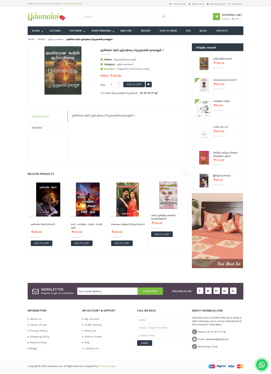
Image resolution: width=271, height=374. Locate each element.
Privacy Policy (39, 330)
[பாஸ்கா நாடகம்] (204, 134)
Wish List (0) (179, 4)
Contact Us (92, 348)
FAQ (87, 342)
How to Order (93, 336)
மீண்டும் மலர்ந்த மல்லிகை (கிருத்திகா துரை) (225, 154)
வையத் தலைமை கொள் (225, 79)
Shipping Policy (40, 336)
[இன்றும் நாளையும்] (204, 180)
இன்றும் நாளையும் (222, 175)
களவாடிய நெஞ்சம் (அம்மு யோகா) (127, 224)
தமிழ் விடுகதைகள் (222, 58)
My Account (198, 4)
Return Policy (38, 342)
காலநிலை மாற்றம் (221, 101)
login (57, 3)
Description (40, 116)
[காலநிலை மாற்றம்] (204, 108)
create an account (72, 3)
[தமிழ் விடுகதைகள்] (204, 63)
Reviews (37, 127)
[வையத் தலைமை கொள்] (204, 85)
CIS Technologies (107, 366)
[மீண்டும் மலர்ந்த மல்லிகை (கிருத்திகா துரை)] (204, 158)
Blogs (33, 348)
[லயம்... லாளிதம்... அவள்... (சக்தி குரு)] (88, 199)
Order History (93, 324)
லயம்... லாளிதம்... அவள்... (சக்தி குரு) (86, 225)
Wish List (90, 330)
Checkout (237, 4)
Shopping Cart (217, 4)
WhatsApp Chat (208, 346)
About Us (36, 319)
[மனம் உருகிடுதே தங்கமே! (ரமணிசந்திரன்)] (168, 195)
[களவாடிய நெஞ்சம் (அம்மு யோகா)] (128, 199)
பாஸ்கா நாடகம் (220, 126)
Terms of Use (38, 324)
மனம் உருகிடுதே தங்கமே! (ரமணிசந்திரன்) (163, 217)
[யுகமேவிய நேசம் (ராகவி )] (47, 199)
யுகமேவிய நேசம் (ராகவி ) (43, 224)
